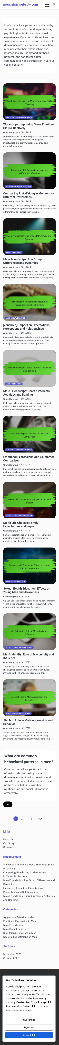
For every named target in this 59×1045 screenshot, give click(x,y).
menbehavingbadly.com (20, 4)
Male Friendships (13, 252)
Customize (29, 1019)
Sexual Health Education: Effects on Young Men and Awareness (26, 590)
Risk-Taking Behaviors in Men (18, 186)
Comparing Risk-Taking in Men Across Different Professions (28, 195)
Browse (7, 847)
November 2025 (12, 954)
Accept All (29, 1035)
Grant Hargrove (10, 132)
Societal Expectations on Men (19, 516)
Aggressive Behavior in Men (18, 713)
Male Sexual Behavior (15, 318)
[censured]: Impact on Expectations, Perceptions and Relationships (26, 326)
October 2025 (11, 958)
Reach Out (9, 839)
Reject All (29, 1027)
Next (40, 818)
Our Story (8, 843)
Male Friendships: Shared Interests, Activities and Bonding (26, 392)
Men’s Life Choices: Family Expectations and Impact (20, 524)
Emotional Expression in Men (19, 117)
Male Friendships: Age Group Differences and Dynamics (22, 261)
